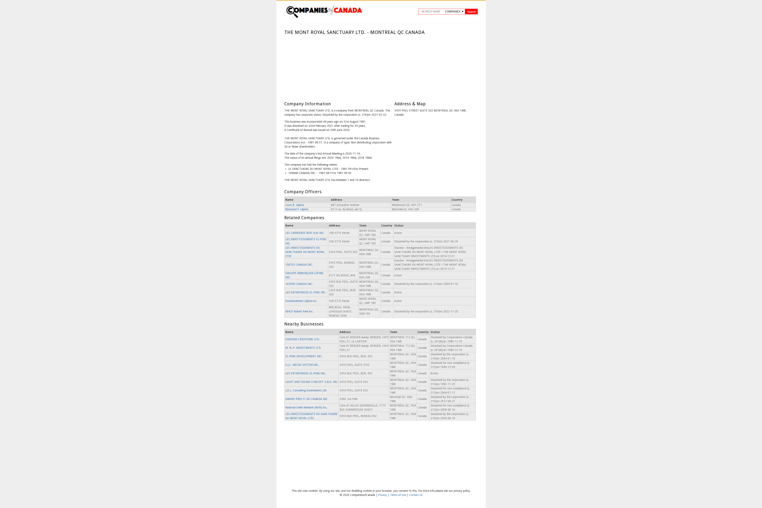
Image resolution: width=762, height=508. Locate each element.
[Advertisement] (380, 65)
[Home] (324, 17)
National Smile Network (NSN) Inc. (306, 407)
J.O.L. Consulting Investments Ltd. (306, 390)
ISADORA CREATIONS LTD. (302, 339)
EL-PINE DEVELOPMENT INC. (303, 356)
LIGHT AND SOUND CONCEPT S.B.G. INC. (312, 381)
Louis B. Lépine (294, 204)
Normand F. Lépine (296, 209)
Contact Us (415, 494)
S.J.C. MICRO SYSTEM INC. (302, 364)
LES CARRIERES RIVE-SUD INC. (305, 232)
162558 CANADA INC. (299, 283)
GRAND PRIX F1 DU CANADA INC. (306, 398)
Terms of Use (398, 494)
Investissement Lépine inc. (301, 300)
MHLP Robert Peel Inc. (299, 311)
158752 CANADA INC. (299, 264)
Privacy (383, 494)
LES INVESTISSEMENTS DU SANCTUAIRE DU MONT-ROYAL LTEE (305, 252)
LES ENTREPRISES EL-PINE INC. (305, 292)
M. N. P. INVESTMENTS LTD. (303, 347)
